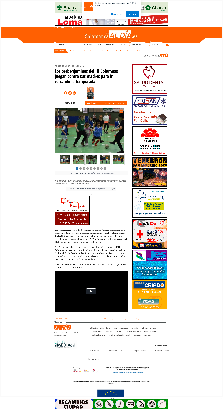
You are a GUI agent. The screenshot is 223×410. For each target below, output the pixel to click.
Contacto (153, 328)
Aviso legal (119, 332)
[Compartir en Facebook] (65, 93)
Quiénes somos (97, 332)
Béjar (85, 51)
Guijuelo (119, 51)
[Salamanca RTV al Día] (112, 34)
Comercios (134, 328)
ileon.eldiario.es (93, 359)
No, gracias (116, 14)
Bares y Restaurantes (121, 328)
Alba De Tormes (75, 51)
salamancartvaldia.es (115, 355)
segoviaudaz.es (140, 351)
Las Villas (148, 51)
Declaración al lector (99, 335)
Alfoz (166, 51)
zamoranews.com (162, 355)
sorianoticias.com (139, 355)
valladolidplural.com (162, 351)
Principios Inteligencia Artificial (119, 335)
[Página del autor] (90, 93)
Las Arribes (138, 51)
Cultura (76, 44)
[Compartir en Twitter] (70, 93)
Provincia (59, 51)
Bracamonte (94, 51)
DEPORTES (69, 102)
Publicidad (109, 332)
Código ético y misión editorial (100, 328)
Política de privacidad (134, 332)
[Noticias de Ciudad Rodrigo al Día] (153, 55)
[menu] (167, 44)
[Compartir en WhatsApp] (74, 93)
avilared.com (94, 351)
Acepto (132, 14)
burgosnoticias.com (92, 355)
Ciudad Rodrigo (107, 51)
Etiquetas (145, 328)
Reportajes (137, 44)
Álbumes (156, 44)
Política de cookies (150, 332)
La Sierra (128, 51)
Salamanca (64, 44)
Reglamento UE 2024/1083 (142, 335)
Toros (98, 44)
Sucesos (88, 44)
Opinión (121, 44)
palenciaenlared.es (116, 351)
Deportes (109, 44)
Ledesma (158, 51)
